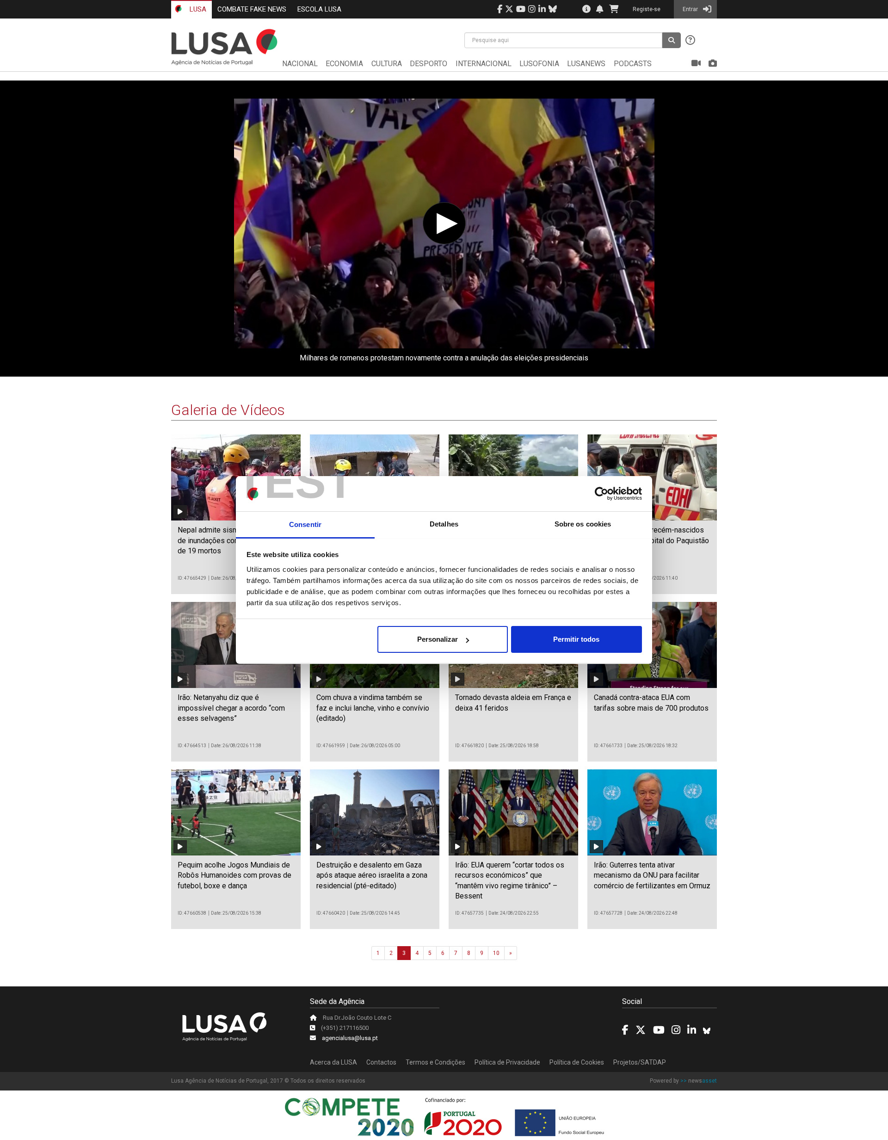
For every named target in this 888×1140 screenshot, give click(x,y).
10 (496, 953)
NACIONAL (300, 63)
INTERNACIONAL (484, 63)
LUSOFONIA (539, 63)
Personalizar (437, 639)
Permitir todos (576, 639)
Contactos (381, 1062)
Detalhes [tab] (444, 524)
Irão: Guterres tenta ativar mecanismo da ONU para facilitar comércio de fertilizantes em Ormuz (652, 875)
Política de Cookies (576, 1062)
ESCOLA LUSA (319, 9)
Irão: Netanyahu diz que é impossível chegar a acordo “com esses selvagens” (231, 708)
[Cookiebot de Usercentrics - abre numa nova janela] (601, 494)
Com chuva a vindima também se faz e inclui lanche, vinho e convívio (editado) (372, 708)
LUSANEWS (586, 63)
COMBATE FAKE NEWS (251, 9)
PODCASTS (633, 63)
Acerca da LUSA (333, 1062)
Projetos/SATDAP (639, 1062)
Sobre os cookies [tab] (583, 524)
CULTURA (386, 63)
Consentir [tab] (305, 524)
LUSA (197, 9)
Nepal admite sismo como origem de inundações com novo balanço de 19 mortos (232, 540)
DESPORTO (428, 63)
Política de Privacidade (507, 1062)
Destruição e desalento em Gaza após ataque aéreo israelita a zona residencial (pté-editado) (371, 875)
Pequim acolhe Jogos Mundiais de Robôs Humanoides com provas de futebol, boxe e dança (234, 875)
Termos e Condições (435, 1062)
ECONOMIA (344, 63)
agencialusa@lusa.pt (350, 1038)
